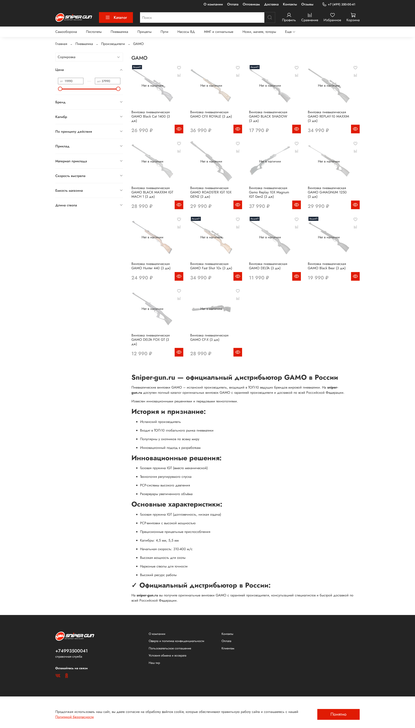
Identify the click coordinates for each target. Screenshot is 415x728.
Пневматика (119, 31)
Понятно (338, 714)
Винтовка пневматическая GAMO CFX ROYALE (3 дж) (211, 114)
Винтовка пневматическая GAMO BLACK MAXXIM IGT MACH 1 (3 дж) (152, 192)
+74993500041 (71, 651)
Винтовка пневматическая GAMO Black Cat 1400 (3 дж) (150, 116)
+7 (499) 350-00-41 (341, 4)
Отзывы (307, 4)
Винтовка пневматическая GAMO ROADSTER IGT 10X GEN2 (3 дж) (210, 192)
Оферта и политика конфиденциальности (176, 641)
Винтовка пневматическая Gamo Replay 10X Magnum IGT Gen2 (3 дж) (269, 192)
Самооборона (66, 31)
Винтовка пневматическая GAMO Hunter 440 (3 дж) (151, 266)
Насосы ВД (186, 31)
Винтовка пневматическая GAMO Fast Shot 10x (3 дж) (211, 266)
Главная (61, 43)
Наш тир (154, 663)
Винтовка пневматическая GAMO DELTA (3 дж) (268, 266)
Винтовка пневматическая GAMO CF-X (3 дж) (209, 337)
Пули (164, 31)
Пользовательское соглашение (170, 648)
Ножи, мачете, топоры (259, 31)
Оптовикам (251, 4)
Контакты (290, 4)
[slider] (60, 89)
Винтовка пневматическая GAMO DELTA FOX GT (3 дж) (150, 339)
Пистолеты (94, 31)
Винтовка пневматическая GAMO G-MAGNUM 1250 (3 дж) (327, 192)
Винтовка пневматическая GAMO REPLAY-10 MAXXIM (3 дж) (328, 116)
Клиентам (228, 648)
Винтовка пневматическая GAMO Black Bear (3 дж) (327, 266)
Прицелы (144, 31)
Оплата (232, 4)
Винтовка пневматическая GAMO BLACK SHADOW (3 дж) (268, 116)
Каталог (120, 17)
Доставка (271, 4)
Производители (113, 43)
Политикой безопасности (74, 716)
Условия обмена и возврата (167, 655)
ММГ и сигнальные (218, 31)
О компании (213, 4)
